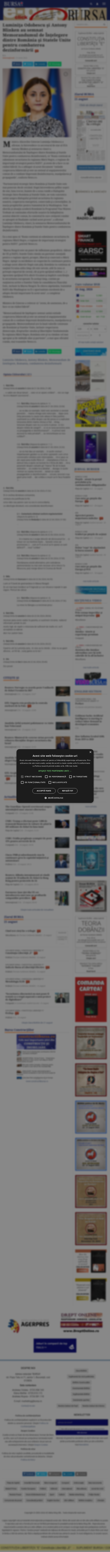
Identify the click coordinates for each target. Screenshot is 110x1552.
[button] (55, 771)
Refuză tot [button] (67, 791)
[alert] (55, 776)
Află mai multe (71, 766)
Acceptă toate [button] (44, 791)
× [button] (90, 752)
